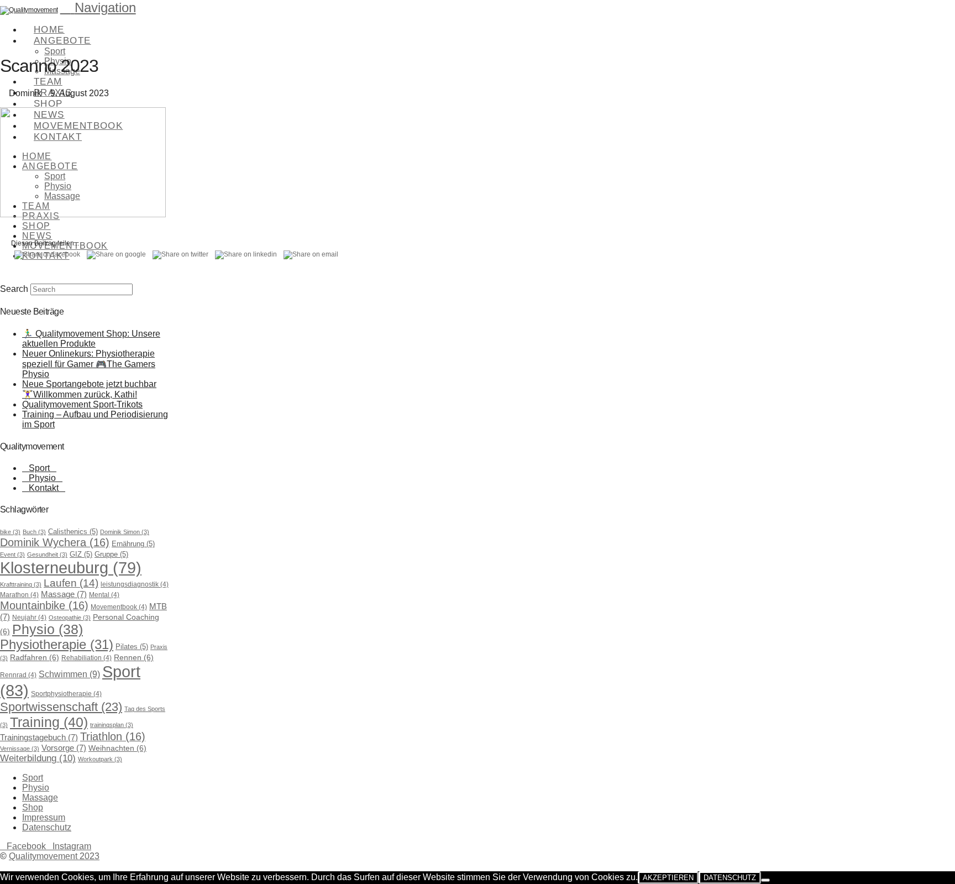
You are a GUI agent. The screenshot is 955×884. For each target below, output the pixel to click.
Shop (32, 807)
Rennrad (18, 675)
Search (14, 289)
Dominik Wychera (54, 542)
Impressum (43, 817)
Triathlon (112, 736)
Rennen (134, 657)
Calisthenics (73, 531)
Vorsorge (63, 748)
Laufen (71, 583)
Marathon (19, 595)
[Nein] (765, 880)
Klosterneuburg (70, 568)
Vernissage (19, 748)
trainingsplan (111, 724)
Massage (64, 594)
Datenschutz (46, 827)
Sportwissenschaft (61, 707)
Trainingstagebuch (39, 737)
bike (10, 532)
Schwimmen (69, 674)
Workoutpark (100, 759)
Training (49, 722)
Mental (104, 595)
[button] (98, 7)
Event (12, 554)
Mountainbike (44, 605)
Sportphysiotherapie (66, 694)
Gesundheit (47, 554)
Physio (42, 478)
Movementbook (119, 607)
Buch (34, 532)
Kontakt (44, 488)
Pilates (132, 646)
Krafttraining (20, 584)
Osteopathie (70, 617)
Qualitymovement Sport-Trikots (82, 404)
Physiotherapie (56, 644)
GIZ (81, 554)
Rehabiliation (86, 658)
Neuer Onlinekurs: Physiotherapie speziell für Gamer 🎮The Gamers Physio (88, 364)
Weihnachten (117, 748)
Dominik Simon (124, 532)
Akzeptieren (668, 877)
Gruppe (111, 554)
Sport (39, 468)
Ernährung (133, 544)
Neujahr (29, 617)
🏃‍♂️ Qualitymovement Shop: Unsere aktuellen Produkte (91, 338)
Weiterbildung (38, 758)
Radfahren (34, 657)
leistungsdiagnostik (135, 584)
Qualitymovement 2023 (54, 856)
